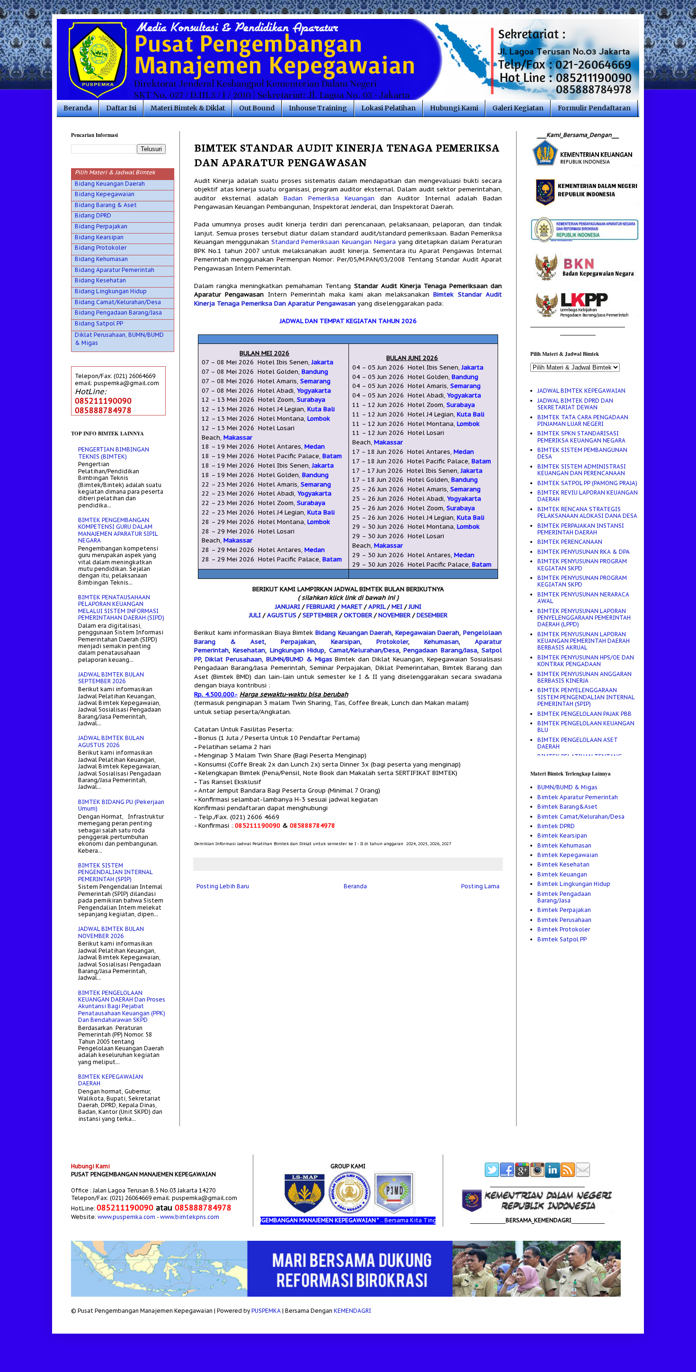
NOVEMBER (394, 615)
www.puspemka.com (126, 1216)
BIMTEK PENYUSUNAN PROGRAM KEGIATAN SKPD (582, 564)
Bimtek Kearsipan (562, 835)
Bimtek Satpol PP (562, 939)
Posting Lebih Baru (222, 886)
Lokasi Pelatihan (388, 108)
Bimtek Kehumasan (564, 845)
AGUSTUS (281, 615)
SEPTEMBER (320, 615)
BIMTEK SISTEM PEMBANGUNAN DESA (582, 453)
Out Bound (257, 108)
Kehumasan (441, 642)
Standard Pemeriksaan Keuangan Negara (333, 242)
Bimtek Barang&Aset (567, 806)
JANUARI (287, 607)
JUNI (415, 607)
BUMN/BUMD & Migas (567, 787)
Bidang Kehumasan (101, 258)
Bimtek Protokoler (563, 929)
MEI (397, 607)
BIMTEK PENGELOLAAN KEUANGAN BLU (585, 726)
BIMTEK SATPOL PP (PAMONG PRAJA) (587, 483)
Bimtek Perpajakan (564, 909)
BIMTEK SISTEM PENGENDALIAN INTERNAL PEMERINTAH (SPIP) (115, 872)
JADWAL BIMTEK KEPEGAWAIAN (581, 390)
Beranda (77, 108)
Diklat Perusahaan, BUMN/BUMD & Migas (268, 659)
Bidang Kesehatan (100, 280)
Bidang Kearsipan (99, 237)
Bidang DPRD (93, 215)
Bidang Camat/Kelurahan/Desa (118, 302)
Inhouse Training (318, 108)
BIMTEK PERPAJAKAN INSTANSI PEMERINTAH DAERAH (580, 529)
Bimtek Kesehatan (563, 864)
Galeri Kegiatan (518, 108)
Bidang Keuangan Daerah (353, 633)
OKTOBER (358, 615)
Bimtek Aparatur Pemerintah (577, 797)
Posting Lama (480, 886)
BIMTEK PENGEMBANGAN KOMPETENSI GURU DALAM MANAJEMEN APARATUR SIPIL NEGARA (118, 530)
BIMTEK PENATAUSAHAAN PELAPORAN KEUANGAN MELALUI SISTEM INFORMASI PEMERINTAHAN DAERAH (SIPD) (121, 607)
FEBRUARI (320, 607)
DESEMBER (432, 615)
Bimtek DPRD (556, 826)
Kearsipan (345, 642)
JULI (255, 615)
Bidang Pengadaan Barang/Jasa (118, 312)
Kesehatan (249, 650)
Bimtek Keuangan (562, 874)
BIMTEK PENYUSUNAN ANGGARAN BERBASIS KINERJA (584, 677)
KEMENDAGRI (352, 1310)
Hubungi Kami (454, 108)
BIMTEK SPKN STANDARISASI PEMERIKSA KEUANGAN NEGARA (581, 436)
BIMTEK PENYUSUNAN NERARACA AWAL (583, 598)
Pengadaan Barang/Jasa (440, 650)
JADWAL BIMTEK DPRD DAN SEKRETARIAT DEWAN (575, 404)
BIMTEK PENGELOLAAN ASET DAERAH (577, 743)
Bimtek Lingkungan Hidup (573, 883)
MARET (351, 607)
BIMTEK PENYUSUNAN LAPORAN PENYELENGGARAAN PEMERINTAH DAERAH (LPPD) (584, 617)
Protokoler (392, 642)
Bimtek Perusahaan (564, 919)
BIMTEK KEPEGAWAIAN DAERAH (110, 1080)
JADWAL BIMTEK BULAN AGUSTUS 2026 (111, 741)
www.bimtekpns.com (189, 1216)
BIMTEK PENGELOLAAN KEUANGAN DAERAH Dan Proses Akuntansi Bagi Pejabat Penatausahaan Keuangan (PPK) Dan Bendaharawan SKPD (121, 1006)
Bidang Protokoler (100, 247)
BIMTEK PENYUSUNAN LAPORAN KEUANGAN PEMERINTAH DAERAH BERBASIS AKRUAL (583, 641)
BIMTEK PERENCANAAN (569, 541)
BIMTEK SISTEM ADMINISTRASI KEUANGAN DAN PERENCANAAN (581, 470)
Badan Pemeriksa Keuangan (329, 198)
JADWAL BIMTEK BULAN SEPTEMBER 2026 (111, 678)
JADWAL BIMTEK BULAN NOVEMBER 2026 (111, 932)
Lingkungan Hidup (297, 650)
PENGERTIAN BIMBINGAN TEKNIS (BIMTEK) (113, 453)
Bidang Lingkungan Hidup (111, 291)
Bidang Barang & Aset (106, 204)
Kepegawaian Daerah (427, 633)
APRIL (376, 607)
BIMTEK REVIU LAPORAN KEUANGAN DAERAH (587, 496)
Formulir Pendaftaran (594, 108)
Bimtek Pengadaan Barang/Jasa (564, 897)
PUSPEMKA (266, 1310)
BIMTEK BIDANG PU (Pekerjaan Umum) (121, 805)
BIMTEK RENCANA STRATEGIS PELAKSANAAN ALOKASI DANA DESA (587, 512)
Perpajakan (298, 642)
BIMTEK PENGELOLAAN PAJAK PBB (584, 713)
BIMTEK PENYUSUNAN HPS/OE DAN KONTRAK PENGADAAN (585, 661)
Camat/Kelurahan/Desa (364, 650)
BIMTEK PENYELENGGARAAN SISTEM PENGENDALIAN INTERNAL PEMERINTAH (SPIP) (585, 696)
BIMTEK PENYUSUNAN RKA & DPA (583, 551)
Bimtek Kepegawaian (567, 854)
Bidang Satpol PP (99, 323)
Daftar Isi (121, 108)
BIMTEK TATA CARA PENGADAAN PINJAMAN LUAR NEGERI (582, 420)
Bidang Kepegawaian (104, 194)
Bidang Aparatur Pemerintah (114, 269)
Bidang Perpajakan (101, 226)
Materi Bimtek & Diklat (188, 108)
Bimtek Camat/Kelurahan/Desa (581, 816)
